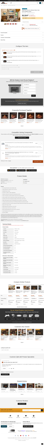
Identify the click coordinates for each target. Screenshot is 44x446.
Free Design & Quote (22, 137)
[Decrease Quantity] (26, 25)
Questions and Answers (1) (31, 12)
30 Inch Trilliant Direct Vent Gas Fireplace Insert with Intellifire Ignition (34, 292)
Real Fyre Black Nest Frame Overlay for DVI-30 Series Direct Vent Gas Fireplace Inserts (39, 120)
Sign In (10, 426)
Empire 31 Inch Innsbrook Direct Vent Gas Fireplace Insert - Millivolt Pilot (4, 337)
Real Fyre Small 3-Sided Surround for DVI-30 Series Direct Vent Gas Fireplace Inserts (12, 120)
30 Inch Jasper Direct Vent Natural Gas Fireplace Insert (19, 292)
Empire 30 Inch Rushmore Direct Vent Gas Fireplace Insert (22, 337)
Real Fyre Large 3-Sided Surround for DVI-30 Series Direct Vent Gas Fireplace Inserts (21, 120)
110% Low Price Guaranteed (22, 0)
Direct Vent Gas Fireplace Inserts (11, 5)
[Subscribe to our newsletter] (42, 410)
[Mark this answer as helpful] (11, 368)
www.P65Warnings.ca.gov (25, 220)
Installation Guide (26, 181)
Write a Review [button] (24, 12)
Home (1, 5)
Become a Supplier (28, 426)
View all (22, 342)
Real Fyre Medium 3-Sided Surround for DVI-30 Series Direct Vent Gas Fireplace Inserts (5, 120)
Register (4, 426)
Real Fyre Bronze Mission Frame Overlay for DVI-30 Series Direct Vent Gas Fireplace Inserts (30, 120)
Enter (33, 95)
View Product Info (9, 57)
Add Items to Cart (38, 161)
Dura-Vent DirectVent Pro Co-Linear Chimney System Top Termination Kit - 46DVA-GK (19, 142)
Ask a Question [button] (5, 374)
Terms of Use (20, 440)
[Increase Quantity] (28, 25)
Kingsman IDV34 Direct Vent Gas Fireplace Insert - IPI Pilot (31, 337)
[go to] (5, 115)
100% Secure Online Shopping (32, 0)
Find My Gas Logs (22, 103)
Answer (4, 368)
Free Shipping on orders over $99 (12, 0)
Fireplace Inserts (5, 5)
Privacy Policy (24, 440)
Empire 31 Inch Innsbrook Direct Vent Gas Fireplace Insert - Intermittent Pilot (13, 337)
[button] (21, 170)
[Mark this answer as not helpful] (13, 368)
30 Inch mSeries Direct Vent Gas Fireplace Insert (11, 292)
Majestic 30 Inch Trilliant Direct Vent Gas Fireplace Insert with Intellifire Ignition (39, 337)
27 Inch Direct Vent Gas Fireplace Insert (26, 292)
